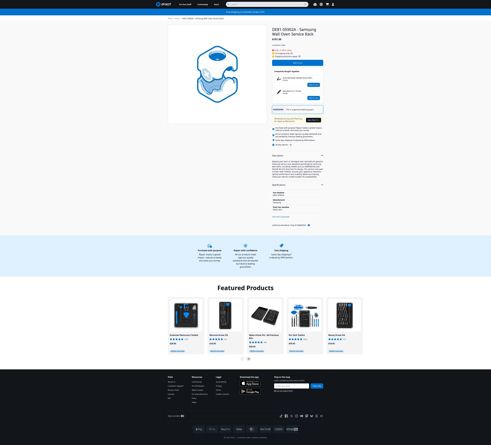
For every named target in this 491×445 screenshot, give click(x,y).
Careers (171, 394)
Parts (177, 18)
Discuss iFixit (173, 390)
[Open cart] (327, 4)
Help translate (174, 416)
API (169, 398)
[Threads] (316, 416)
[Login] (333, 4)
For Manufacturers (200, 394)
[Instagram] (296, 416)
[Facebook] (286, 416)
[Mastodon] (306, 416)
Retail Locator (197, 390)
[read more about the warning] (308, 225)
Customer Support (175, 386)
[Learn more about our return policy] (291, 145)
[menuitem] (185, 4)
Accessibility (221, 382)
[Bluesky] (311, 416)
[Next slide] (248, 359)
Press (194, 398)
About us (171, 382)
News (194, 402)
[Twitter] (291, 416)
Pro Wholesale (198, 386)
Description (277, 155)
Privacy (219, 386)
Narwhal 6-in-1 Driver (292, 91)
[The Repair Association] (321, 416)
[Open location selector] (321, 4)
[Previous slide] (242, 359)
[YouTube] (301, 416)
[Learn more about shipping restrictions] (292, 53)
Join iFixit (313, 120)
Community (197, 382)
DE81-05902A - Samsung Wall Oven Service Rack (203, 18)
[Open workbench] (315, 4)
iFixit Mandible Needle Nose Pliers (297, 78)
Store (170, 18)
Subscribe (317, 386)
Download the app (249, 377)
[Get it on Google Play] (250, 391)
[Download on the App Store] (250, 383)
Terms (218, 390)
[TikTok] (281, 416)
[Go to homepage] (164, 4)
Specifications (279, 184)
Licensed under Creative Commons (252, 437)
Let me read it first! (284, 391)
